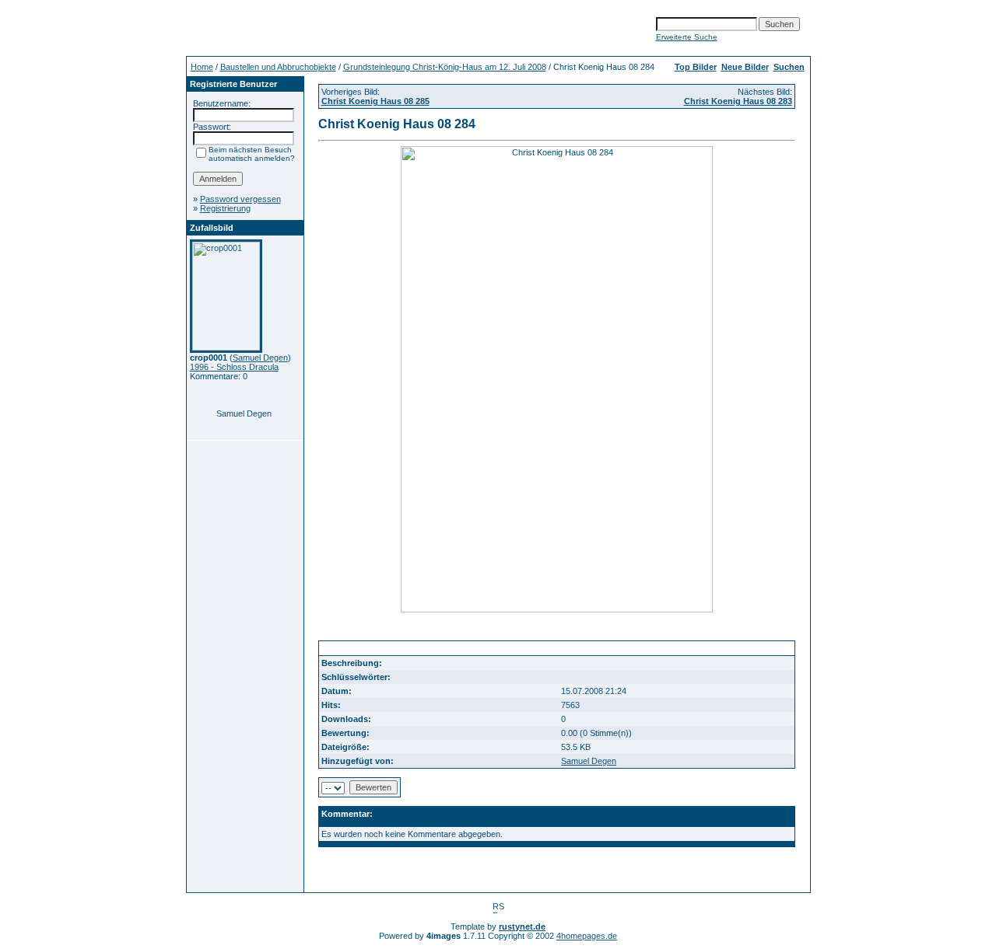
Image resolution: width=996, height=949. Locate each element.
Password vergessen (240, 199)
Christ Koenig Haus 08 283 (738, 101)
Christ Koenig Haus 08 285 (375, 101)
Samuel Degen (260, 357)
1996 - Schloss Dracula (234, 367)
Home (202, 67)
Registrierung (225, 208)
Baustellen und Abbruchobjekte (278, 67)
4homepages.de (586, 935)
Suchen (789, 67)
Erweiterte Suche (686, 37)
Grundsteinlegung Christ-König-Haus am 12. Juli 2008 (444, 67)
